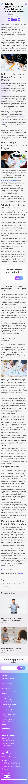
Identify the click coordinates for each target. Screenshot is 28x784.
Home (4, 725)
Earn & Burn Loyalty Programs (10, 702)
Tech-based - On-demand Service (11, 743)
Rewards (5, 587)
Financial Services (6, 745)
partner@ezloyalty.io (15, 766)
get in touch (4, 563)
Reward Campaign (6, 688)
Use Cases (5, 576)
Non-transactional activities (9, 681)
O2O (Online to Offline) (8, 740)
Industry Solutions (8, 735)
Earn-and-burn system (8, 678)
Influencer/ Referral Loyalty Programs (12, 722)
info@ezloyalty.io (14, 764)
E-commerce (5, 738)
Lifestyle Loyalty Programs (9, 714)
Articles (13, 573)
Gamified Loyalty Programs (9, 704)
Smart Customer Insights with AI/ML (11, 686)
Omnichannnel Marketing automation (11, 691)
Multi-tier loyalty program (8, 696)
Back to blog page (7, 569)
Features (5, 676)
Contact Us (6, 728)
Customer (5, 584)
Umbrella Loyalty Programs (9, 719)
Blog (3, 732)
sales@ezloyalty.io (15, 762)
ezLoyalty (19, 557)
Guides (20, 573)
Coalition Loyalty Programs (9, 712)
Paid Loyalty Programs (8, 707)
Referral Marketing (7, 683)
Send (17, 278)
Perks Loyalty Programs (8, 717)
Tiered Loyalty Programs (8, 709)
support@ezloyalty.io (15, 763)
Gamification (5, 693)
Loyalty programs (17, 584)
